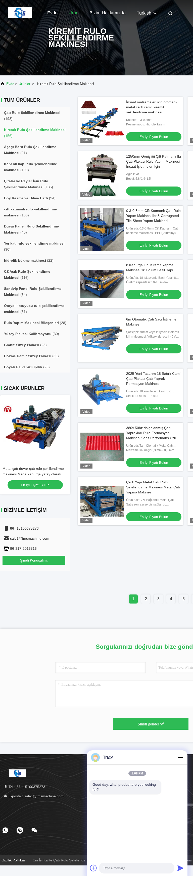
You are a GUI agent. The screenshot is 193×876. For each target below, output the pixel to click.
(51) (34, 309)
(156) (35, 133)
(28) (35, 323)
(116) (27, 274)
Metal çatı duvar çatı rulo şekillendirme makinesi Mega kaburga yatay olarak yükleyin (33, 474)
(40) (31, 229)
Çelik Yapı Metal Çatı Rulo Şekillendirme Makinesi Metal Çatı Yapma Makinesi (153, 487)
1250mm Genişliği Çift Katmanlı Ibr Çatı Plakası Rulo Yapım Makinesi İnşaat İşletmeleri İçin (153, 161)
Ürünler (24, 84)
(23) (25, 345)
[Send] (180, 867)
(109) (30, 167)
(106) (30, 212)
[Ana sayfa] (20, 13)
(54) (33, 292)
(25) (27, 367)
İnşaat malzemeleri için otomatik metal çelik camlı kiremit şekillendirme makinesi (151, 107)
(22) (29, 260)
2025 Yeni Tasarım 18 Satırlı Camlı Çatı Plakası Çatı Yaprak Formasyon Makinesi (153, 379)
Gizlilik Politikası (14, 860)
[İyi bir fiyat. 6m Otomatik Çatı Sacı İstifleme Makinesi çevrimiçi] (102, 338)
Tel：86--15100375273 (26, 787)
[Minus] (180, 757)
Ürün (73, 12)
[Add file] (93, 867)
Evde (52, 12)
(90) (34, 246)
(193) (32, 116)
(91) (30, 150)
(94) (30, 198)
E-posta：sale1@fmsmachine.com (36, 796)
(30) (31, 334)
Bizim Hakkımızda (107, 12)
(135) (28, 184)
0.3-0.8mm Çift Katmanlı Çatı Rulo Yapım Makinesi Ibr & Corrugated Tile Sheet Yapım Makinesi (153, 216)
